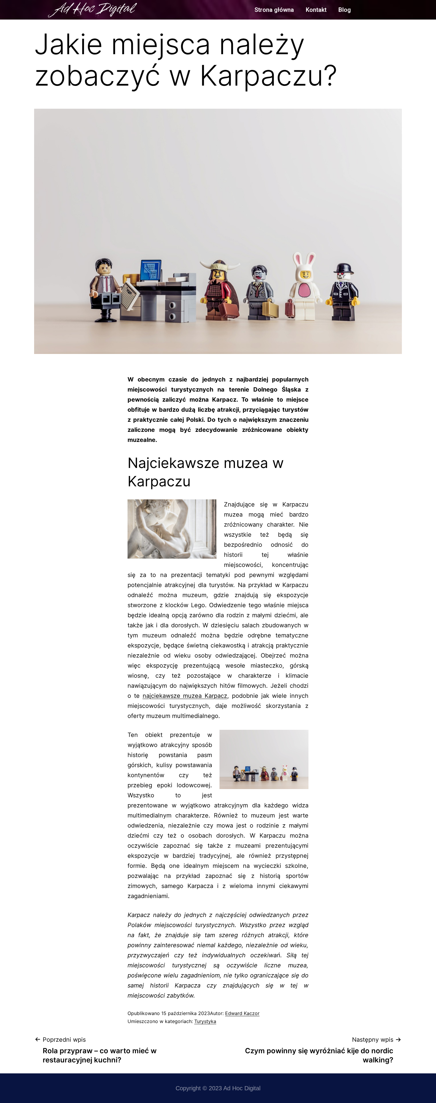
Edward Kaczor (242, 1013)
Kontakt (316, 9)
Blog (344, 9)
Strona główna (274, 9)
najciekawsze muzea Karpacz (185, 695)
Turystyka (205, 1021)
